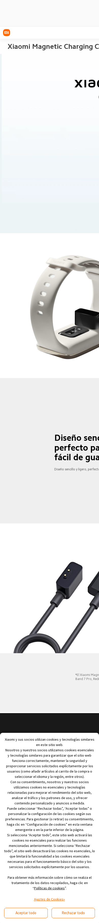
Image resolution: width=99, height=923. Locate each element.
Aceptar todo (25, 912)
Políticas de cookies (49, 888)
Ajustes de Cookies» (49, 899)
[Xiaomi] (6, 32)
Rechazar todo (73, 912)
